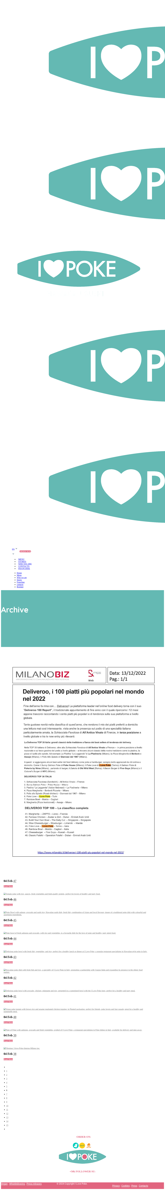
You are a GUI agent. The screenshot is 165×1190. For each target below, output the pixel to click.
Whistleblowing (17, 1183)
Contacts (143, 1185)
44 (14, 938)
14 (7, 1121)
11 (7, 1110)
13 (7, 1117)
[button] (15, 551)
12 (7, 1113)
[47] (83, 875)
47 (14, 881)
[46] (52, 894)
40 (14, 1017)
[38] (22, 1048)
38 (14, 1053)
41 (14, 996)
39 (14, 1035)
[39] (73, 1030)
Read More (8, 886)
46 (14, 899)
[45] (76, 915)
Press (134, 1185)
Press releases (34, 1183)
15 (7, 1125)
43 (14, 957)
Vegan (4, 1183)
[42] (76, 972)
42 (14, 977)
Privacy (116, 1185)
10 (7, 1106)
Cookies (125, 1185)
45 (14, 920)
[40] (76, 1011)
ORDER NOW (25, 551)
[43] (75, 951)
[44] (60, 933)
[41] (69, 991)
